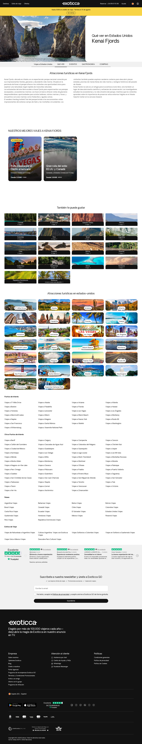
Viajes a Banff (9, 440)
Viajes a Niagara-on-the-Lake (15, 465)
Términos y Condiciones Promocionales (21, 675)
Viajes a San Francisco (13, 423)
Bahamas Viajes (44, 503)
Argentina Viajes (10, 503)
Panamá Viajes (111, 516)
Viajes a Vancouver (79, 486)
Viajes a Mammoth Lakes (14, 415)
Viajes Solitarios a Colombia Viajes (85, 532)
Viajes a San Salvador (114, 478)
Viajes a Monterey (112, 415)
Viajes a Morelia (112, 461)
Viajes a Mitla (43, 457)
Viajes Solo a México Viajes (15, 539)
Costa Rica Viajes (11, 511)
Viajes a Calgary (44, 440)
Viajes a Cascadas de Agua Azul (50, 444)
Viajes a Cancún (112, 440)
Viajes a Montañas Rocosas (116, 457)
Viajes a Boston (10, 407)
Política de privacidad (60, 594)
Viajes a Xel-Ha (10, 490)
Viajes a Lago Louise (79, 453)
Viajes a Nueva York (79, 419)
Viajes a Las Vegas (79, 411)
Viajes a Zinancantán (80, 490)
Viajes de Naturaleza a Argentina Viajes (19, 532)
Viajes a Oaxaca (44, 465)
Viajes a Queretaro (45, 474)
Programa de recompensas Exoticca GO (22, 672)
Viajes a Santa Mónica (46, 423)
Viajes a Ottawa (78, 465)
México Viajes (77, 516)
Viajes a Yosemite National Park (50, 427)
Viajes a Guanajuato (79, 449)
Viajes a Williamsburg (12, 427)
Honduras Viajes (44, 516)
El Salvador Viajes (79, 511)
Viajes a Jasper (111, 449)
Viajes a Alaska (44, 402)
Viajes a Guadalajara (46, 449)
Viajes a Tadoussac (11, 482)
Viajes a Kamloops (11, 453)
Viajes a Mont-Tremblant (81, 457)
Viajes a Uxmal (44, 486)
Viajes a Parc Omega (12, 469)
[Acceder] (137, 3)
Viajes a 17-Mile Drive (12, 402)
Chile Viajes (76, 507)
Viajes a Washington (113, 423)
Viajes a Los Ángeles (113, 411)
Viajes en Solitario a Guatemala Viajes (120, 532)
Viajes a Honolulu (11, 411)
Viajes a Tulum (10, 486)
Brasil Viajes (9, 507)
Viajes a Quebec (10, 474)
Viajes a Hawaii (111, 407)
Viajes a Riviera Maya (80, 474)
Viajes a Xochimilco (45, 490)
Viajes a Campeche (79, 440)
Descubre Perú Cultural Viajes (49, 539)
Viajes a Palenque (112, 465)
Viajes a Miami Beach (80, 415)
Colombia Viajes (112, 507)
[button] (71, 601)
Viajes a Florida (78, 407)
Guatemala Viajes (11, 516)
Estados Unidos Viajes (114, 511)
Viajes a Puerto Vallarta (115, 469)
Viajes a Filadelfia (45, 407)
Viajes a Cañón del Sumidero (15, 444)
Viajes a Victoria (112, 486)
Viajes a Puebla (78, 469)
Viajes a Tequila (44, 482)
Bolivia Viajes (111, 503)
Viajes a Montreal (78, 461)
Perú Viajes (8, 520)
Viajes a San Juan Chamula (48, 478)
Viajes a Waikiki (78, 423)
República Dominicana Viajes (49, 520)
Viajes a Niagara (44, 419)
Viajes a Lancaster (45, 411)
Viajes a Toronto (78, 482)
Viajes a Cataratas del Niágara (83, 444)
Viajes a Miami (43, 415)
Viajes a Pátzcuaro (45, 469)
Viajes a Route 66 (112, 419)
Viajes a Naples (10, 419)
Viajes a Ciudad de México (14, 449)
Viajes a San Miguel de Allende (84, 478)
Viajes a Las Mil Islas (113, 453)
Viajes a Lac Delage (45, 453)
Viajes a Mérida (10, 457)
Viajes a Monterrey (45, 461)
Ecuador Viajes (44, 511)
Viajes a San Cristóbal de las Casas (18, 478)
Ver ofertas (71, 13)
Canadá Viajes (43, 507)
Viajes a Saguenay (113, 474)
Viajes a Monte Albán (12, 461)
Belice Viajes (77, 503)
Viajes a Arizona (78, 402)
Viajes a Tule (110, 482)
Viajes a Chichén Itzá (114, 444)
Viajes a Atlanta (112, 402)
